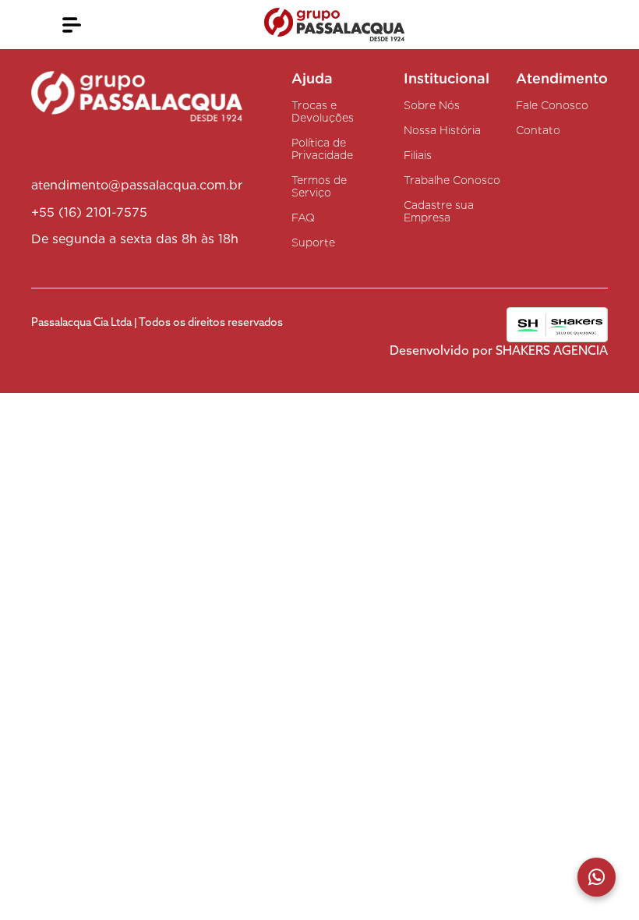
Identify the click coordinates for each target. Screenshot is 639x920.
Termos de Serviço (319, 186)
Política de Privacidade (322, 148)
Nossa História (442, 130)
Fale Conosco (552, 105)
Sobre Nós (432, 105)
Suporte (313, 242)
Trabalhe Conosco (452, 180)
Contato (538, 130)
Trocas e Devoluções (322, 111)
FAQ (303, 217)
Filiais (418, 155)
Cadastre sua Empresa (439, 211)
